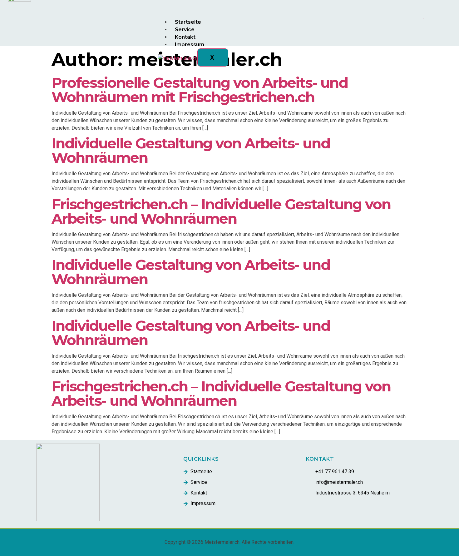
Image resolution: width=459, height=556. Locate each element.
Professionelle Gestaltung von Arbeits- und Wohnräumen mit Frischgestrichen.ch (200, 90)
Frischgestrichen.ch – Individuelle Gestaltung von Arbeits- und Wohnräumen (221, 211)
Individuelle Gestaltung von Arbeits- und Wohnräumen (191, 150)
